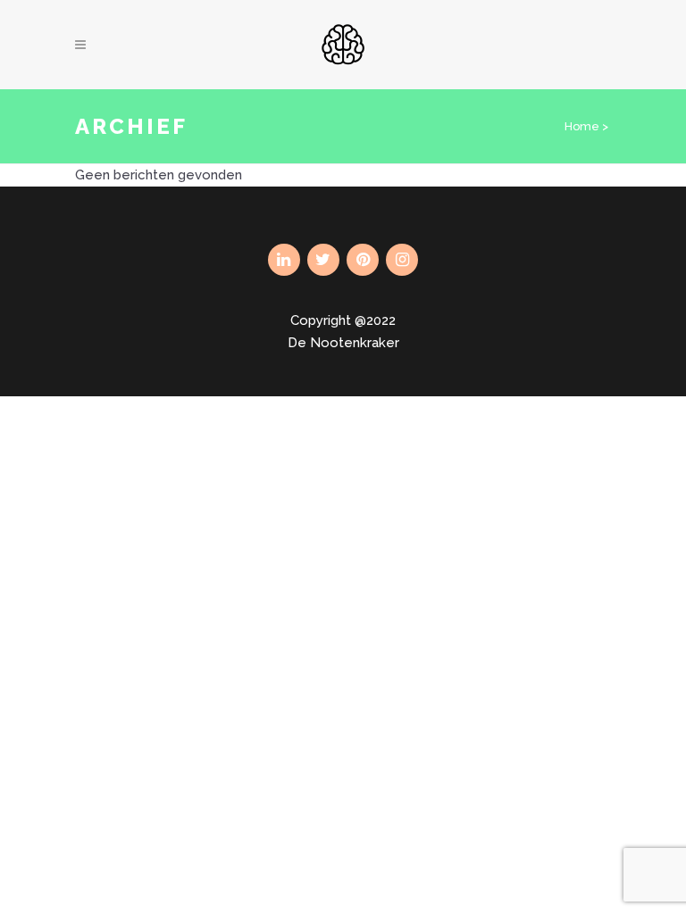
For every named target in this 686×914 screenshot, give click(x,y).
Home (582, 126)
